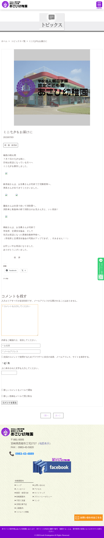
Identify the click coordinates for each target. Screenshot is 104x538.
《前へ (46, 415)
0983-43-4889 (24, 453)
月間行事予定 (21, 504)
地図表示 (44, 443)
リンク (37, 500)
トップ (19, 485)
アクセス (37, 489)
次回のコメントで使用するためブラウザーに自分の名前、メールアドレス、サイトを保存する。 (47, 357)
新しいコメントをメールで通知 (18, 390)
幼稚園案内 (20, 497)
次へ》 (58, 415)
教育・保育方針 (22, 493)
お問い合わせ (39, 485)
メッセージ (20, 489)
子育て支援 (20, 500)
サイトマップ (39, 493)
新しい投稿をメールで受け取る (18, 396)
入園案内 (19, 508)
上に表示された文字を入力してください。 (20, 368)
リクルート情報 (22, 512)
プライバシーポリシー (43, 497)
